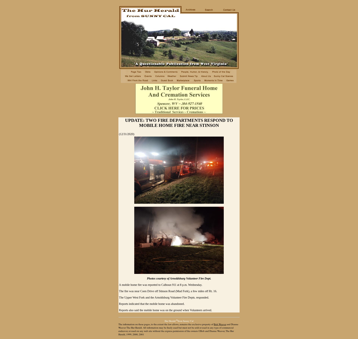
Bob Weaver (220, 324)
